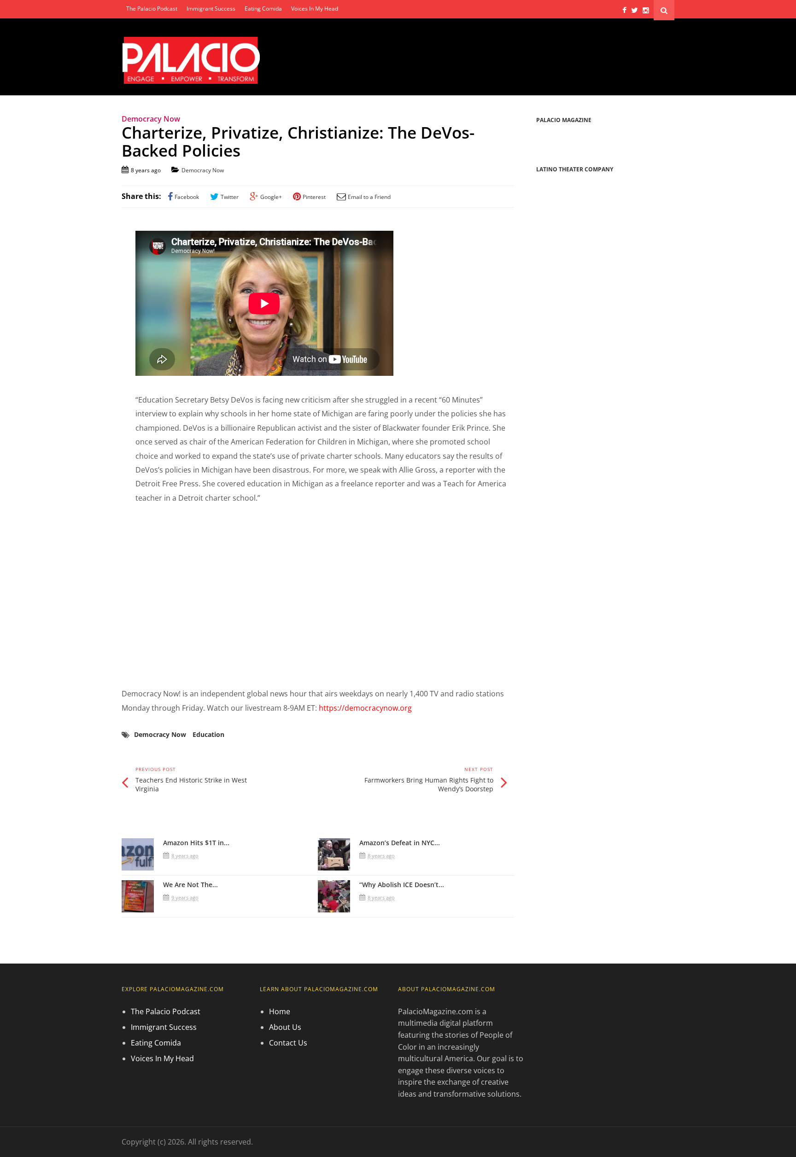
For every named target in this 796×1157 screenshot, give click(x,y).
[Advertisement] (318, 596)
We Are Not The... (190, 884)
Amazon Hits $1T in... (196, 842)
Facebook (187, 197)
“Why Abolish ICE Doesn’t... (401, 884)
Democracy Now (202, 170)
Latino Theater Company (574, 169)
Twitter (230, 197)
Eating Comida (263, 8)
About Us (285, 1027)
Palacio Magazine (563, 120)
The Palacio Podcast (151, 8)
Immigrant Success (211, 8)
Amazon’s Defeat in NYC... (399, 842)
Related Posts (156, 819)
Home (279, 1011)
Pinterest (314, 197)
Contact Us (288, 1043)
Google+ (271, 197)
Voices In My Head (314, 8)
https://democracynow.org (365, 708)
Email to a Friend (369, 197)
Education (208, 734)
